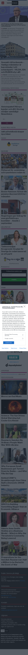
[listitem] (14, 335)
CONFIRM (9, 342)
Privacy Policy (22, 348)
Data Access (14, 348)
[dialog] (14, 327)
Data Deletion (5, 348)
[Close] (24, 306)
